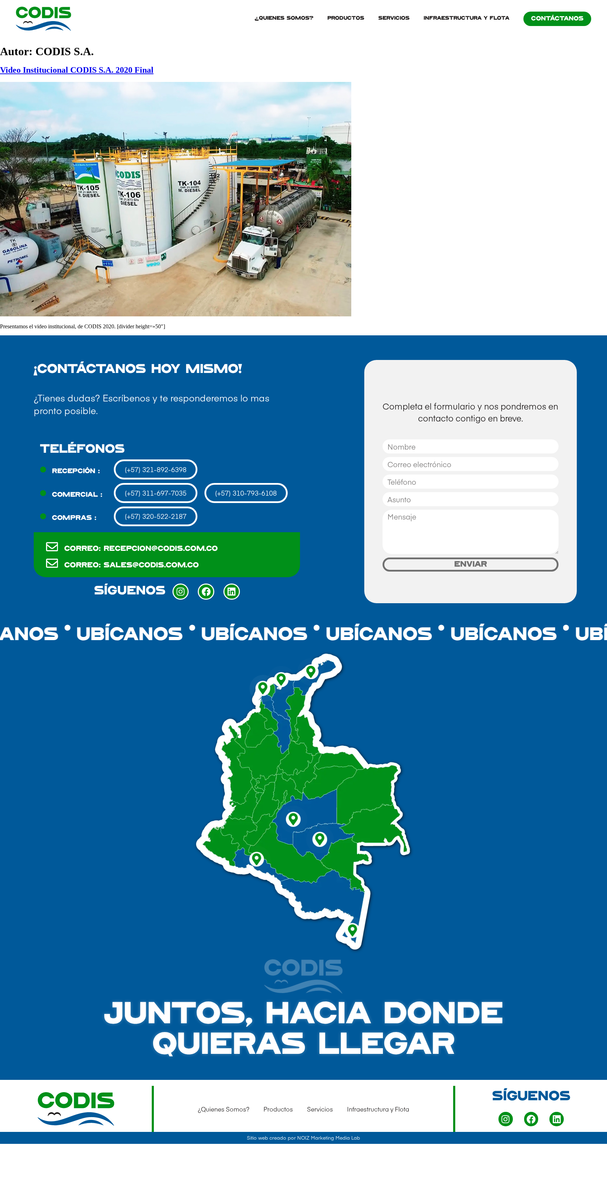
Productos (345, 18)
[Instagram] (180, 592)
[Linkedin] (231, 592)
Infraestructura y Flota (466, 18)
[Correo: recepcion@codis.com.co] (52, 547)
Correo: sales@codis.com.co (131, 565)
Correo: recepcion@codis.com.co (141, 549)
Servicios (394, 18)
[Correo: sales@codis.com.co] (52, 563)
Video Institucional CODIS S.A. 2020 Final (77, 70)
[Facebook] (206, 592)
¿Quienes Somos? (284, 18)
